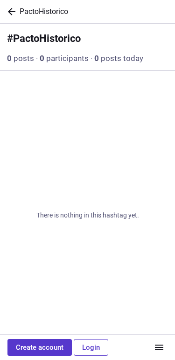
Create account (39, 347)
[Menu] (159, 347)
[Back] (10, 11)
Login (91, 347)
